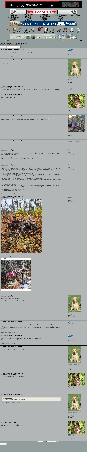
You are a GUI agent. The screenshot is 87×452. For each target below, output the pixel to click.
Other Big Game (20, 31)
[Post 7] (13, 150)
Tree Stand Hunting (32, 31)
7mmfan (3, 117)
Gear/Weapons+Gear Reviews (26, 32)
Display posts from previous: (33, 441)
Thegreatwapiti (4, 374)
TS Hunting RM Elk (43, 17)
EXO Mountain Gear (44, 14)
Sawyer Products (13, 18)
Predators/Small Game (53, 32)
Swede (6, 44)
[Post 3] (11, 87)
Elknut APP (61, 17)
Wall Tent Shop (13, 16)
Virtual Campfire (39, 31)
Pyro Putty (61, 14)
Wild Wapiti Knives (28, 20)
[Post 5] (12, 117)
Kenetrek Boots (28, 17)
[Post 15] (11, 395)
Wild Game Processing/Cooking (46, 32)
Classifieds (72, 31)
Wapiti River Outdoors (75, 15)
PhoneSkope (28, 15)
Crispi (28, 19)
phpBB (40, 446)
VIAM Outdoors (61, 18)
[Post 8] (13, 165)
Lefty (11, 44)
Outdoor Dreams (44, 18)
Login (81, 40)
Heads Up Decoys (13, 20)
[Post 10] (11, 296)
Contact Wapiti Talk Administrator (43, 445)
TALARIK (61, 19)
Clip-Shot (61, 16)
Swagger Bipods (28, 16)
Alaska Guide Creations (28, 14)
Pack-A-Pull (61, 20)
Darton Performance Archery (13, 17)
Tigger (8, 44)
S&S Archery (28, 18)
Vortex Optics (75, 14)
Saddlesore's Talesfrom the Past (14, 32)
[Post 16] (14, 422)
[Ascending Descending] (54, 441)
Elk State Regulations (79, 32)
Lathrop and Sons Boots (44, 15)
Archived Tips (65, 31)
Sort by (44, 441)
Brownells (13, 14)
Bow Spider (13, 19)
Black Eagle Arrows (13, 15)
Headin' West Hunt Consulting (61, 15)
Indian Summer (15, 44)
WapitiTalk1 (20, 44)
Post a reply (2, 46)
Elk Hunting (8, 31)
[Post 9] (13, 197)
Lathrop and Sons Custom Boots (44, 16)
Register (8, 40)
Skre (44, 20)
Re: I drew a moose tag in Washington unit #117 (12, 59)
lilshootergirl (70, 50)
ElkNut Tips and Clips (59, 32)
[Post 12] (13, 336)
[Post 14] (14, 374)
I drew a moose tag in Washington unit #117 (14, 43)
